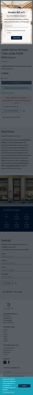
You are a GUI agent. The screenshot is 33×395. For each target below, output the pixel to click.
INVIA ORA (16, 38)
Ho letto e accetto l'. (16, 31)
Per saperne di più (8, 392)
